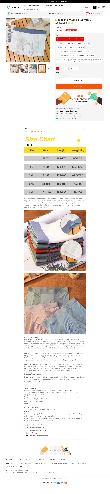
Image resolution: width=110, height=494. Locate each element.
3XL (71, 68)
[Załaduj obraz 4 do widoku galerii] (42, 68)
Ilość (57, 72)
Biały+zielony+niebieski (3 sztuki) (70, 39)
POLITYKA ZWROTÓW (41, 463)
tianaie (55, 478)
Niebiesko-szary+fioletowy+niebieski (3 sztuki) (75, 55)
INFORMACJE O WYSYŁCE (59, 463)
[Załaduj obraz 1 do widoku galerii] (14, 68)
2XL (66, 68)
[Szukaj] (94, 7)
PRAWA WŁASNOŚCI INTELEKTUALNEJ (60, 459)
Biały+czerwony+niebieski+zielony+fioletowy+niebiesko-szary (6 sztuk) (79, 60)
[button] (35, 5)
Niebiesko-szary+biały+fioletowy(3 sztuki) (73, 51)
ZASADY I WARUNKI (25, 463)
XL (61, 68)
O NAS (28, 459)
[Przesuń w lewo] (8, 68)
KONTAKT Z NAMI (39, 459)
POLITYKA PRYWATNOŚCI (78, 463)
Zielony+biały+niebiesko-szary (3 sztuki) (73, 43)
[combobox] (88, 7)
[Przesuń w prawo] (48, 68)
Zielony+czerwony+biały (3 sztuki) (70, 47)
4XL (77, 68)
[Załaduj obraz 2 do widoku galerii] (23, 68)
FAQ (21, 459)
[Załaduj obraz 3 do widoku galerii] (33, 68)
